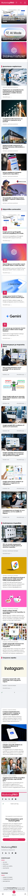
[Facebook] (2, 799)
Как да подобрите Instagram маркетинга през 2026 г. (12, 173)
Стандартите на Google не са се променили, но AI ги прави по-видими (14, 512)
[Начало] (2, 893)
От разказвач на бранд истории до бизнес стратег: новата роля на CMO (13, 199)
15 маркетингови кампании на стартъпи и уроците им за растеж (12, 120)
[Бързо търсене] (21, 2)
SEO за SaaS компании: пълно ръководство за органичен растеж (12, 369)
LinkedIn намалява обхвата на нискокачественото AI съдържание (12, 746)
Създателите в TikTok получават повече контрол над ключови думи (14, 779)
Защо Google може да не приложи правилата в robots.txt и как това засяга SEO (14, 398)
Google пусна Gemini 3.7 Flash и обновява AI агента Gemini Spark (13, 296)
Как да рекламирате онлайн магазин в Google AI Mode (12, 38)
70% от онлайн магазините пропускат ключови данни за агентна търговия (12, 546)
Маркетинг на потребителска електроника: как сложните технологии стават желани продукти (13, 92)
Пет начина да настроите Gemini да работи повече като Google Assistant (14, 329)
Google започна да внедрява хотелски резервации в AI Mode (14, 19)
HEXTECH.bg (21, 889)
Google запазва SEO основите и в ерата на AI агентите (13, 426)
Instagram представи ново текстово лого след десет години (12, 680)
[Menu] (16, 2)
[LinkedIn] (6, 799)
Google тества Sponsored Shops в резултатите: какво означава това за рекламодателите (14, 579)
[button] (14, 894)
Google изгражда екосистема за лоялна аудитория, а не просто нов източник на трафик (13, 454)
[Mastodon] (12, 799)
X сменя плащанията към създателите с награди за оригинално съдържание (11, 713)
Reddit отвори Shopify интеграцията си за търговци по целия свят (14, 612)
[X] (9, 799)
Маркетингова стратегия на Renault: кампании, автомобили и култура (14, 147)
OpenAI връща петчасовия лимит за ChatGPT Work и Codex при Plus (14, 56)
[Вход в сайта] (25, 2)
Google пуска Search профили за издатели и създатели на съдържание (13, 483)
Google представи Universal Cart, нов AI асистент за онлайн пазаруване (13, 645)
